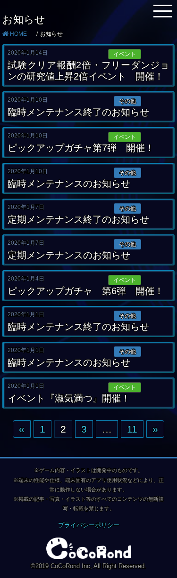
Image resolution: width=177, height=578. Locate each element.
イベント (124, 54)
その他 (127, 101)
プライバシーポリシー (88, 525)
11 (132, 429)
